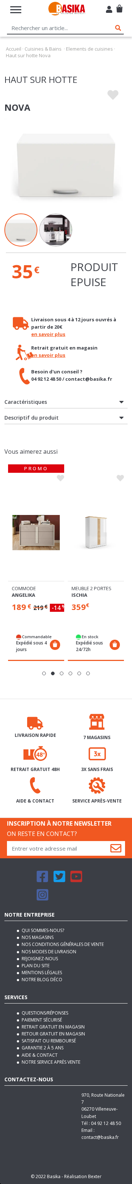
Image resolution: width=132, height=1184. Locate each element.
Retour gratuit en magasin (53, 1034)
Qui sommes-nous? (42, 930)
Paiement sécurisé (41, 1020)
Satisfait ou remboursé (48, 1041)
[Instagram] (42, 898)
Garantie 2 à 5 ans (42, 1048)
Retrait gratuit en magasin (53, 1027)
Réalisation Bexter (83, 1176)
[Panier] (119, 5)
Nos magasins (37, 937)
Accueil (13, 48)
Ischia (79, 595)
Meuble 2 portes (91, 588)
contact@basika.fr (100, 1137)
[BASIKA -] (66, 9)
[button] (44, 673)
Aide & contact (39, 1055)
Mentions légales (41, 972)
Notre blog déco (41, 979)
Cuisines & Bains (43, 48)
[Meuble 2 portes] (96, 533)
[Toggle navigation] (16, 10)
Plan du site (35, 965)
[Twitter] (59, 880)
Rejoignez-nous (39, 958)
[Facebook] (42, 880)
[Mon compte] (109, 10)
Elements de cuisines (89, 48)
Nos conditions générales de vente (62, 944)
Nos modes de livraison (48, 952)
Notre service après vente (50, 1062)
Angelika (23, 595)
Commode (24, 588)
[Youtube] (76, 880)
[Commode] (36, 533)
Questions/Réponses (44, 1013)
